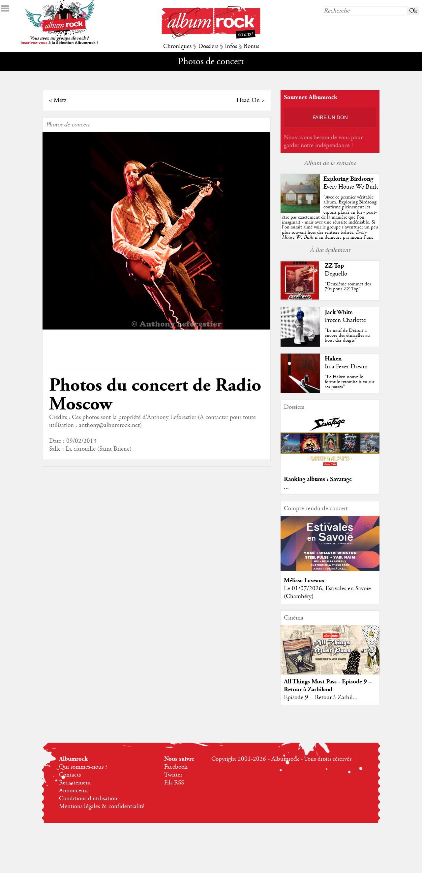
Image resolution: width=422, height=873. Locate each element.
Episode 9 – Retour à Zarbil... (321, 697)
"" (330, 224)
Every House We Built (350, 187)
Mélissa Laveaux (304, 580)
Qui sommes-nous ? (83, 767)
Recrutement (75, 783)
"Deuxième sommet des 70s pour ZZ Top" (348, 286)
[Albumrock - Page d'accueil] (211, 37)
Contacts (70, 775)
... (286, 487)
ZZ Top (334, 266)
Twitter (173, 775)
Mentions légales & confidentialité (101, 806)
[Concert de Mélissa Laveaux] (330, 569)
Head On (248, 100)
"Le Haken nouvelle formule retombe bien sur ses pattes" (350, 382)
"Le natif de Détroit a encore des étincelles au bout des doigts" (347, 335)
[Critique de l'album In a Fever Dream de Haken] (300, 391)
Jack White (338, 312)
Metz (60, 100)
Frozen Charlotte (345, 320)
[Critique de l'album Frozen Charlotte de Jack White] (300, 345)
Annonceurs (73, 791)
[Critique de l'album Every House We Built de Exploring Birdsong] (300, 212)
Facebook (175, 767)
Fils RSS (174, 783)
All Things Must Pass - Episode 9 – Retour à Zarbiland (328, 685)
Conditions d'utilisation (88, 799)
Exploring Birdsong (348, 179)
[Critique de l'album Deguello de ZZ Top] (300, 299)
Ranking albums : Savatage (318, 479)
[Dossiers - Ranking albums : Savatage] (330, 468)
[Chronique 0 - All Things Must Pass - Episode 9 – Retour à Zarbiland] (330, 655)
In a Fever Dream (346, 367)
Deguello (336, 274)
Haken (333, 358)
